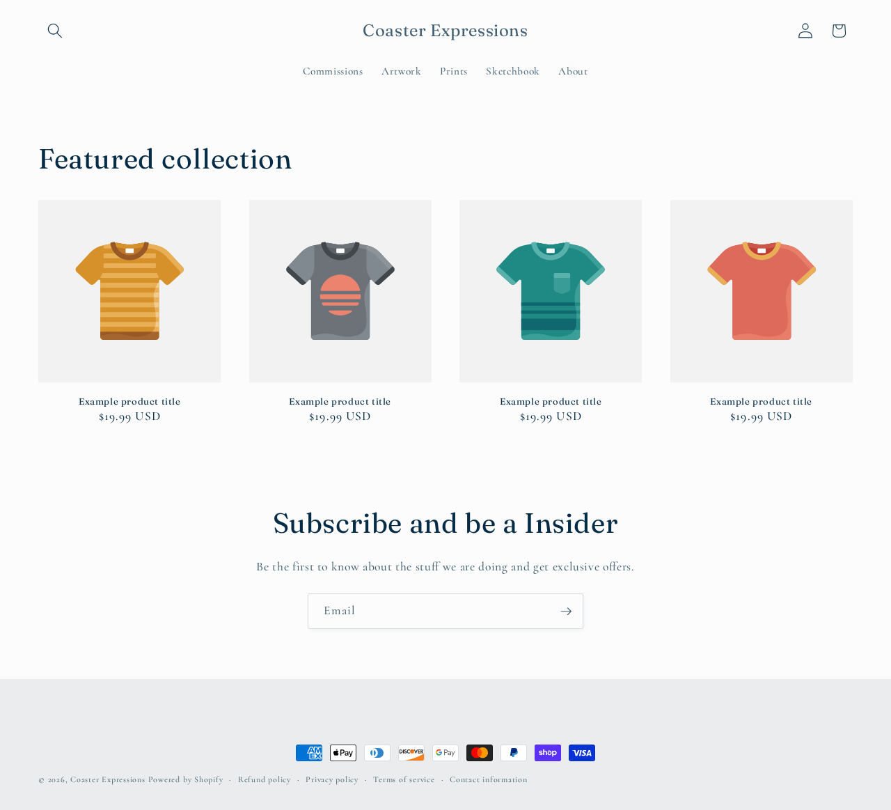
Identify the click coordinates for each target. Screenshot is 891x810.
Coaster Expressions (109, 779)
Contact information (489, 779)
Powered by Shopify (185, 779)
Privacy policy (332, 779)
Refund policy (264, 779)
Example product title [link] (130, 401)
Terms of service (403, 779)
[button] (55, 30)
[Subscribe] (566, 611)
